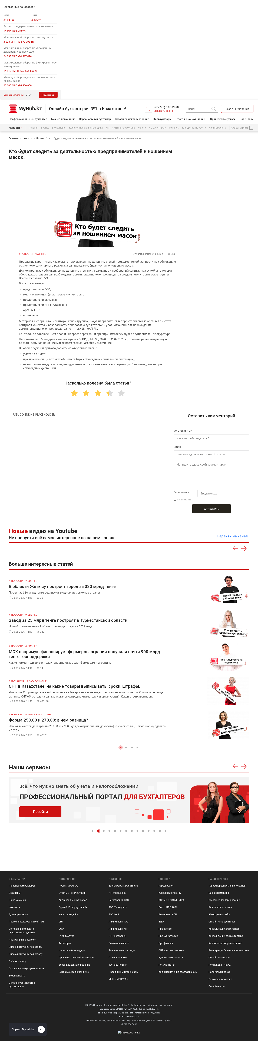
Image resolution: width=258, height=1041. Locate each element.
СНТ (61, 921)
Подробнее (48, 94)
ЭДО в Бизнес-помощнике (74, 972)
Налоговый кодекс (219, 972)
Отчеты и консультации (72, 892)
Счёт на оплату (17, 961)
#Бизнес (40, 253)
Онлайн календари (219, 957)
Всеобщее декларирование (132, 119)
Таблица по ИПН (118, 964)
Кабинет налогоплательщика (86, 127)
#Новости (26, 253)
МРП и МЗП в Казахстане (120, 127)
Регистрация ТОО (119, 900)
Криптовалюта (217, 127)
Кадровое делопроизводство (225, 943)
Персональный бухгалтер (95, 119)
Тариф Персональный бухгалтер (227, 885)
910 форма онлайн (219, 914)
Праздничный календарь (123, 972)
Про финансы (166, 943)
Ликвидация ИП (118, 928)
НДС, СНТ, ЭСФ (157, 127)
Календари (246, 119)
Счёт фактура (66, 936)
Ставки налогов (118, 957)
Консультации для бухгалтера (226, 936)
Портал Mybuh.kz (68, 885)
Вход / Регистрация (237, 108)
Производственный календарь (76, 957)
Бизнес (45, 127)
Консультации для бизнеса (224, 928)
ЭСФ (61, 928)
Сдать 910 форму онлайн (73, 907)
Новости (14, 127)
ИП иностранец (117, 936)
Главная (33, 127)
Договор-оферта (18, 914)
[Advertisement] (222, 340)
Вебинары (15, 892)
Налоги (142, 127)
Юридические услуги (223, 119)
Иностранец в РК (68, 914)
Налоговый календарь (72, 950)
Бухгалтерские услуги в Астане (26, 968)
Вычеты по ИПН (167, 914)
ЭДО (161, 921)
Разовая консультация (122, 950)
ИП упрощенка (117, 892)
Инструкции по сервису (22, 939)
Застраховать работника (123, 885)
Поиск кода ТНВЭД (220, 964)
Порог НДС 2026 (167, 907)
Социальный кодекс (220, 979)
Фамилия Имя (183, 431)
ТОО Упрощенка (118, 907)
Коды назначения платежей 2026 (177, 972)
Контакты (14, 907)
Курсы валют (166, 885)
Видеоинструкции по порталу (25, 954)
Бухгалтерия (59, 127)
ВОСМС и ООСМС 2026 (171, 900)
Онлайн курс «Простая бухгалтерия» (22, 984)
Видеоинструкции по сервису (25, 946)
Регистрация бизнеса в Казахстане (229, 950)
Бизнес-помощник (63, 119)
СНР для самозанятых (171, 950)
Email (177, 447)
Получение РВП (167, 964)
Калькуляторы (162, 119)
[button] (120, 747)
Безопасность (17, 975)
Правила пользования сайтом (26, 921)
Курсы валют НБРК (169, 892)
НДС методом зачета (170, 957)
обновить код (184, 499)
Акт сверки (65, 943)
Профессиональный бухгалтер (28, 119)
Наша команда (17, 900)
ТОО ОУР (114, 914)
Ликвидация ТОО (118, 921)
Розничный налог (119, 943)
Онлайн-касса (217, 986)
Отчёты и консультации (190, 119)
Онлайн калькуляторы (222, 921)
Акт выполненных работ (73, 900)
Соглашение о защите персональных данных (22, 930)
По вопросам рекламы (22, 885)
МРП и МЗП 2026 (118, 979)
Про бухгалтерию (168, 936)
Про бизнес (164, 928)
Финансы (174, 127)
